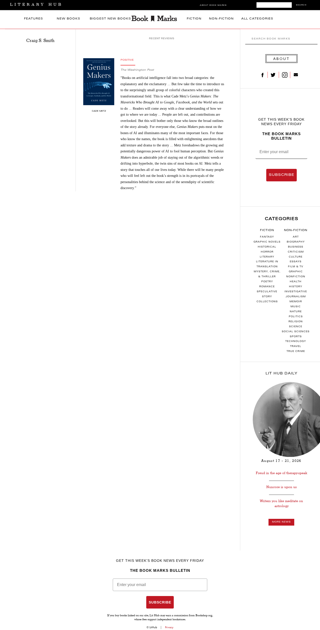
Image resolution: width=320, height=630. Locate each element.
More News (281, 522)
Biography (296, 242)
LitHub (153, 627)
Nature (296, 312)
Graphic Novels (267, 242)
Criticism (296, 252)
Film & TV (295, 267)
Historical (267, 247)
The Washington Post (137, 70)
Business (295, 247)
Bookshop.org (204, 615)
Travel (295, 346)
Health (296, 282)
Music (295, 307)
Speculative (267, 292)
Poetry (267, 282)
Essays (296, 262)
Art (296, 237)
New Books (68, 18)
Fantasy (267, 237)
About (281, 58)
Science (295, 327)
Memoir (296, 302)
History (295, 287)
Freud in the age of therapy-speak (281, 473)
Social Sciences (296, 332)
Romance (267, 287)
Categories (281, 219)
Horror (267, 252)
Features (33, 18)
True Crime (295, 351)
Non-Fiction (221, 18)
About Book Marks (213, 5)
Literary (267, 257)
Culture (295, 257)
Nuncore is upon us (281, 487)
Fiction (194, 18)
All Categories (257, 18)
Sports (296, 337)
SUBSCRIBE (281, 175)
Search (301, 5)
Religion (295, 322)
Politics (296, 317)
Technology (295, 341)
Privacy (169, 627)
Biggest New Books (110, 18)
